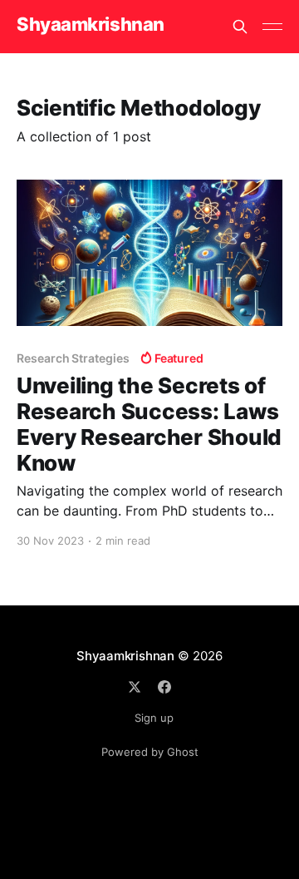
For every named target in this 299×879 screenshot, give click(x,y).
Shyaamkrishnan (90, 24)
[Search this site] (240, 26)
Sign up (154, 717)
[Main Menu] (272, 26)
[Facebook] (164, 687)
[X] (134, 687)
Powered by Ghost (150, 751)
